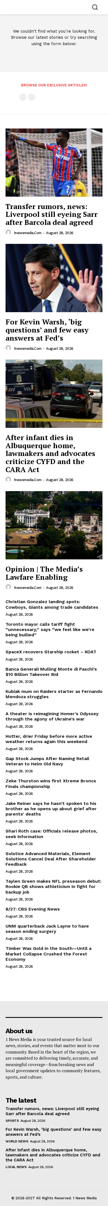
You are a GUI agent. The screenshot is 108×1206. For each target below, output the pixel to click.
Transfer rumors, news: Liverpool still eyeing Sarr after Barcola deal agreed (51, 214)
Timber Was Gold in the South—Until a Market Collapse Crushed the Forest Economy (48, 954)
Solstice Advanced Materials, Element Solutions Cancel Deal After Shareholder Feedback (51, 859)
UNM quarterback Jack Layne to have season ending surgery (47, 928)
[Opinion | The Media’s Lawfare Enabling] (54, 525)
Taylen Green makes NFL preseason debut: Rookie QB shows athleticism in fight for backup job (53, 886)
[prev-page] (22, 97)
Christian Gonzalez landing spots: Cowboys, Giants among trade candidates (52, 604)
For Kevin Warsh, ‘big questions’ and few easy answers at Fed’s (47, 329)
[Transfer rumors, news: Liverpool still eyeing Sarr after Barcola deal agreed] (54, 162)
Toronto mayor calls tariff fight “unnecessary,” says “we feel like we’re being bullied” (50, 629)
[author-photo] (9, 232)
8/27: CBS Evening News (33, 909)
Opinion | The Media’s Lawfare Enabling (44, 573)
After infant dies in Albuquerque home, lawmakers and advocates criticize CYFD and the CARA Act (50, 453)
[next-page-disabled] (31, 97)
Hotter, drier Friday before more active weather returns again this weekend (49, 739)
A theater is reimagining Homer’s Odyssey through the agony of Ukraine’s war (52, 716)
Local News (16, 1167)
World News (17, 1141)
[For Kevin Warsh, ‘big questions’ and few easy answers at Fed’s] (54, 278)
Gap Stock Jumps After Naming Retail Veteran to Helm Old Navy (47, 761)
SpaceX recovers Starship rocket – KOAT (51, 651)
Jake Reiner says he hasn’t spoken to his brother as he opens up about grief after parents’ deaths (51, 809)
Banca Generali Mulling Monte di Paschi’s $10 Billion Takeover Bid (51, 671)
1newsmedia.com (28, 233)
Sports (12, 1121)
